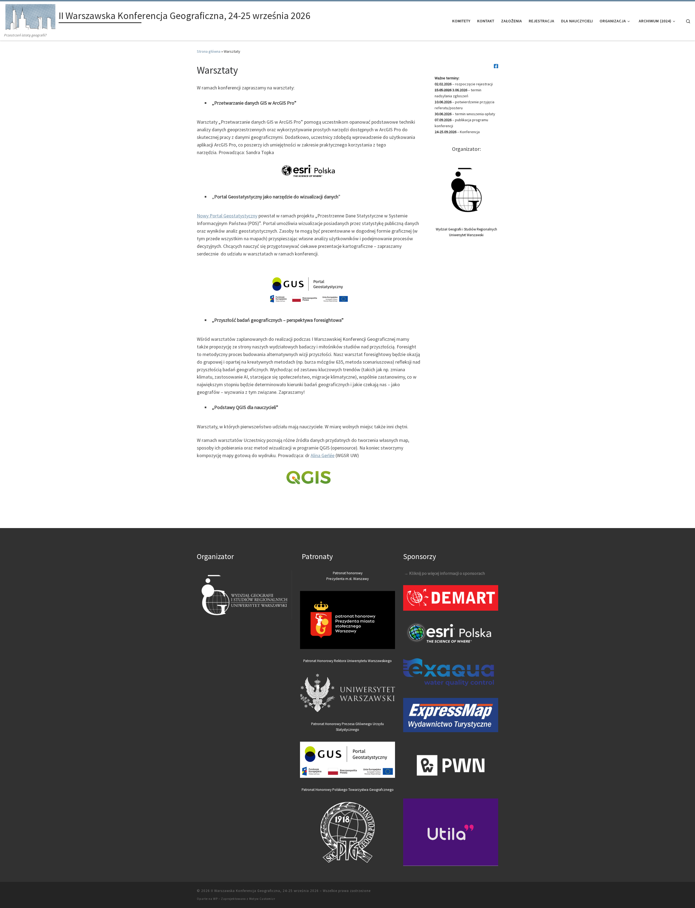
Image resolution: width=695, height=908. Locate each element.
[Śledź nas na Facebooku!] (496, 66)
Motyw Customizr (262, 899)
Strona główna (208, 51)
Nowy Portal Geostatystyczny (227, 216)
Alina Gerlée (322, 455)
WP (215, 899)
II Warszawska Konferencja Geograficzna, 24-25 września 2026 (265, 890)
